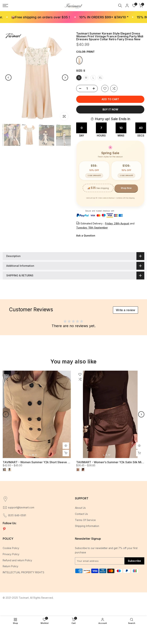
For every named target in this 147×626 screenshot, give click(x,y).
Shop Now (126, 188)
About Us (80, 507)
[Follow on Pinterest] (4, 529)
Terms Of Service (85, 520)
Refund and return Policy (17, 560)
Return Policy (10, 566)
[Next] (65, 77)
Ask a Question (85, 235)
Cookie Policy (11, 548)
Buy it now (110, 109)
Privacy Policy (11, 554)
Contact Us (81, 513)
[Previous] (8, 77)
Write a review (125, 310)
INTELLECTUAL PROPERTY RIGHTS (23, 572)
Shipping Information (87, 525)
